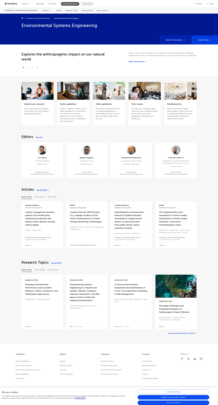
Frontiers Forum (107, 361)
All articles (52, 4)
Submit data (87, 4)
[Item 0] (23, 67)
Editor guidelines (22, 374)
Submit (145, 374)
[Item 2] (32, 67)
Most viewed (40, 197)
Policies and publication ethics (28, 370)
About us (25, 4)
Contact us (146, 370)
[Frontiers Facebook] (182, 358)
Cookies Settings (173, 392)
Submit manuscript (70, 4)
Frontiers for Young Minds (111, 370)
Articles (58, 10)
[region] (109, 396)
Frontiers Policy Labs (109, 365)
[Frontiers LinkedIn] (194, 358)
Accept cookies (173, 403)
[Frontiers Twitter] (188, 358)
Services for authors (24, 365)
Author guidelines (23, 361)
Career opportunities (150, 378)
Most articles (53, 270)
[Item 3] (37, 67)
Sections (46, 10)
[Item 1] (28, 67)
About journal (102, 10)
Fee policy (20, 378)
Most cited (52, 197)
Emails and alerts (149, 365)
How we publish (66, 374)
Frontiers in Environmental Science (38, 18)
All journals (40, 4)
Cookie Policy (80, 398)
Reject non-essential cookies (173, 397)
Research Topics (72, 10)
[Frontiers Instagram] (201, 358)
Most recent (26, 197)
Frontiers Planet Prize (109, 374)
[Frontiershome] (11, 3)
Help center (147, 361)
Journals (63, 370)
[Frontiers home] (22, 18)
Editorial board (87, 10)
